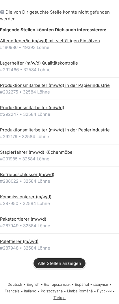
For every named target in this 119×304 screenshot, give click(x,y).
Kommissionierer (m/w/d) (25, 196)
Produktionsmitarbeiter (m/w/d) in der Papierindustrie (55, 85)
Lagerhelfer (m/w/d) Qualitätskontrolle (39, 63)
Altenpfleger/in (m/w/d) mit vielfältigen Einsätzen (50, 40)
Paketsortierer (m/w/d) (23, 219)
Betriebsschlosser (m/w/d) (27, 174)
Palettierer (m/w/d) (19, 241)
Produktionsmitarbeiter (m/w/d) (32, 107)
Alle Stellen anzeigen (59, 263)
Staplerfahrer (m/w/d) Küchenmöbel (37, 152)
